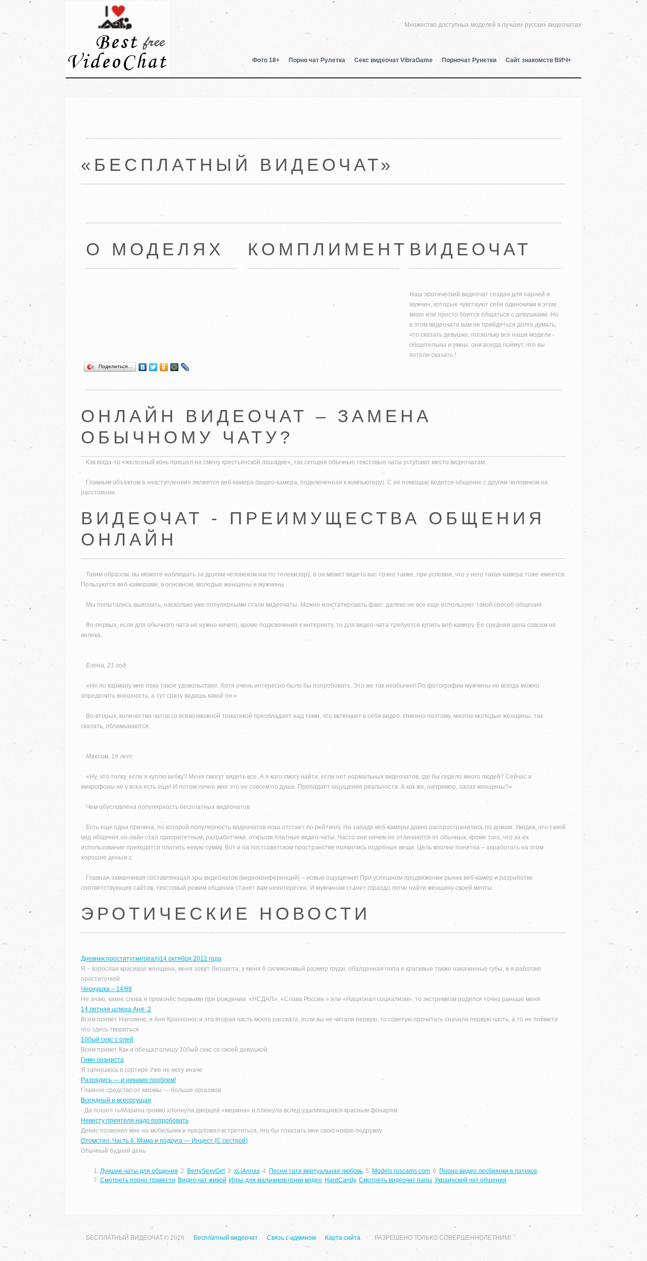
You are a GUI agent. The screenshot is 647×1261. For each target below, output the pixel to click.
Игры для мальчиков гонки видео (275, 1180)
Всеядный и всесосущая (116, 1100)
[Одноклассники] (164, 367)
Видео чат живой (202, 1180)
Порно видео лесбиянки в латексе (488, 1171)
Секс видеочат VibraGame (393, 60)
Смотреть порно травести (137, 1180)
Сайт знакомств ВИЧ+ (538, 60)
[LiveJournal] (185, 367)
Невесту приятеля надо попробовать (135, 1120)
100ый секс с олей (107, 1039)
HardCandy (340, 1180)
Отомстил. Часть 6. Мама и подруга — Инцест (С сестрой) (164, 1140)
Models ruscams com (401, 1171)
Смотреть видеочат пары (395, 1180)
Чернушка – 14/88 (106, 989)
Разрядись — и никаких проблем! (128, 1080)
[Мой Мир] (174, 367)
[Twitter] (153, 367)
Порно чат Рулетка (317, 60)
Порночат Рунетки (469, 60)
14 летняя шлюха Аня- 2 (116, 1009)
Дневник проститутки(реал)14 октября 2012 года (151, 958)
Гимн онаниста (102, 1059)
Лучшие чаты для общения (139, 1171)
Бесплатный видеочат (117, 23)
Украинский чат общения (470, 1180)
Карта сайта (342, 1237)
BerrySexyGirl (206, 1171)
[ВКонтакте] (142, 367)
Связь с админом (291, 1237)
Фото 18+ (266, 60)
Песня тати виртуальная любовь (316, 1171)
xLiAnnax (247, 1171)
